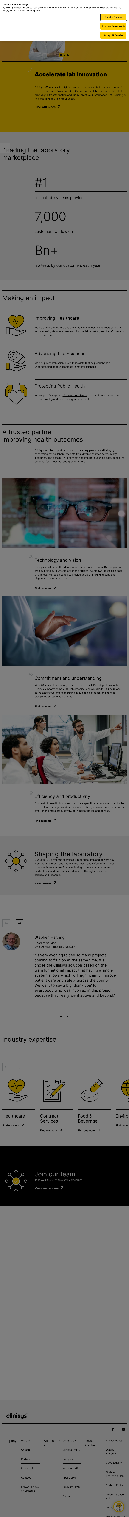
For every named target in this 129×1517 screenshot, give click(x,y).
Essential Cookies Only (113, 26)
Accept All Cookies (113, 35)
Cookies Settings (113, 17)
